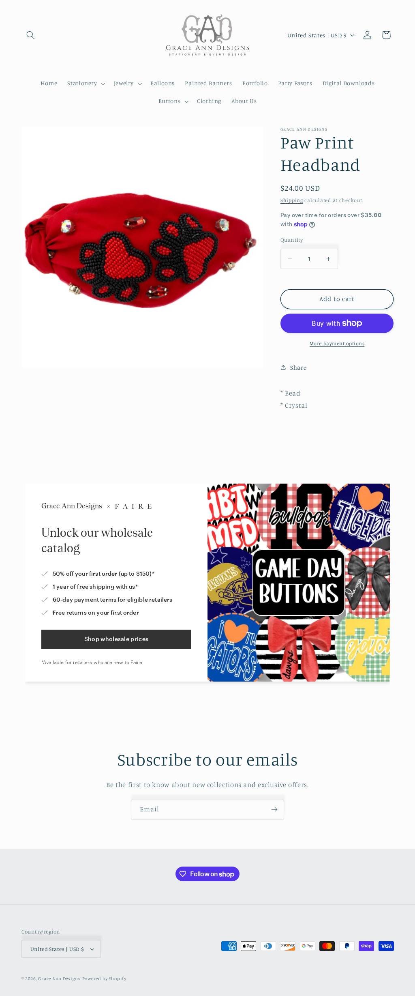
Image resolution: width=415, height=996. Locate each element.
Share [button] (298, 367)
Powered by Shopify (104, 978)
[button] (30, 35)
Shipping (291, 200)
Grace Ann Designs (59, 978)
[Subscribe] (274, 810)
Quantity (291, 240)
